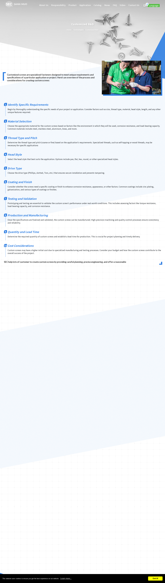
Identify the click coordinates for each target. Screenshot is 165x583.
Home (69, 30)
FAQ (115, 5)
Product (72, 5)
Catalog (97, 5)
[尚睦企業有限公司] (16, 4)
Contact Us (133, 5)
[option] (82, 39)
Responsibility (58, 5)
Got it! (155, 578)
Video (123, 5)
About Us (43, 5)
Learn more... (66, 578)
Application (85, 5)
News (107, 5)
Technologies (78, 30)
